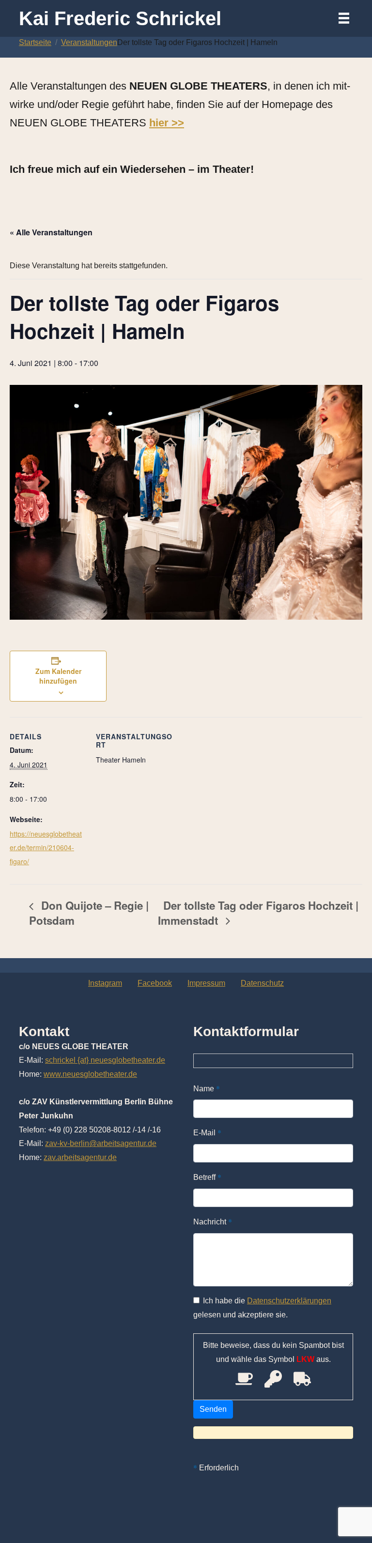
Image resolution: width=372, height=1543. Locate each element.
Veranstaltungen (89, 42)
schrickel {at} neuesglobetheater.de (105, 1060)
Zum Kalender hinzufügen (58, 676)
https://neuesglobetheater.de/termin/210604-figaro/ (46, 848)
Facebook (155, 983)
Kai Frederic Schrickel (120, 18)
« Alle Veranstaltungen (51, 232)
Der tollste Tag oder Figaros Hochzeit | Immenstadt (258, 913)
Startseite (35, 42)
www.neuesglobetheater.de (90, 1074)
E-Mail (207, 1132)
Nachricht (212, 1221)
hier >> (166, 123)
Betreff (207, 1177)
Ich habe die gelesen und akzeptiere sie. (262, 1308)
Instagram (105, 983)
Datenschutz (262, 983)
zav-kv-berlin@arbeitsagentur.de (100, 1143)
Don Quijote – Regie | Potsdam (89, 913)
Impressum (206, 983)
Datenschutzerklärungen (289, 1301)
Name (206, 1088)
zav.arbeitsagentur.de (80, 1157)
